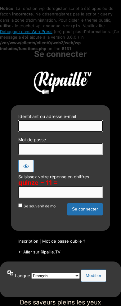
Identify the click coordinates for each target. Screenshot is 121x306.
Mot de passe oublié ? (63, 241)
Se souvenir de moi (40, 206)
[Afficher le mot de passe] (26, 166)
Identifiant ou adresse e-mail (47, 116)
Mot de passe (32, 139)
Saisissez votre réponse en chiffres (53, 176)
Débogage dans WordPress (26, 31)
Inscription (28, 241)
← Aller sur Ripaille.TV (39, 251)
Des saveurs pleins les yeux (60, 81)
